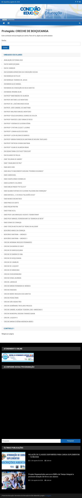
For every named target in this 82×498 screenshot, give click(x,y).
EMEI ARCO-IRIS (9, 167)
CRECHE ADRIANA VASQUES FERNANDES (18, 242)
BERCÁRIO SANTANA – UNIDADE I (15, 234)
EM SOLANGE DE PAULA (12, 155)
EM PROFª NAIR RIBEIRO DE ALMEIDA (16, 96)
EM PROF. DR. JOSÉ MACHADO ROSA (16, 104)
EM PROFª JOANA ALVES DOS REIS (16, 131)
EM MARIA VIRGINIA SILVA (12, 92)
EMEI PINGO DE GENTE (11, 203)
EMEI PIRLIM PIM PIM (11, 207)
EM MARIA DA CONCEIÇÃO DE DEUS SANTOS (19, 88)
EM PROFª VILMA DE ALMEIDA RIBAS (16, 147)
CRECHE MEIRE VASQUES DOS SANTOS (17, 294)
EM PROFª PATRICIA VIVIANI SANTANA (17, 143)
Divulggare (48, 495)
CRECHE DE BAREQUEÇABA (13, 250)
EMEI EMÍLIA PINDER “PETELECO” (15, 187)
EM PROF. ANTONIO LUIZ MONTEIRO (16, 100)
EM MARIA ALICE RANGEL (12, 84)
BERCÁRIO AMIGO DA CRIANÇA (14, 230)
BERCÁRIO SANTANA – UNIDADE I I (15, 238)
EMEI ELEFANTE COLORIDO (13, 183)
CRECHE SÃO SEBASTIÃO (12, 302)
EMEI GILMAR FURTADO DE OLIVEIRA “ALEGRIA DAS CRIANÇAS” (25, 191)
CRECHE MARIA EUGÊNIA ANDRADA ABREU (18, 321)
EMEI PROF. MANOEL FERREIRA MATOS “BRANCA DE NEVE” (24, 218)
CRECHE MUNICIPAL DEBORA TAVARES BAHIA (19, 313)
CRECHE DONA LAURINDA (12, 278)
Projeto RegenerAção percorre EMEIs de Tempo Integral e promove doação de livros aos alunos (51, 475)
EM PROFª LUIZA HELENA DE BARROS (16, 135)
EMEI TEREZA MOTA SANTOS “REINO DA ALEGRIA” (21, 226)
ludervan (48, 460)
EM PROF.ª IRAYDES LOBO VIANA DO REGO (18, 119)
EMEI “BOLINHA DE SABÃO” (13, 159)
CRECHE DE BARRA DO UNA (13, 254)
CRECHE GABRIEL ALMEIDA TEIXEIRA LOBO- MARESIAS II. (23, 310)
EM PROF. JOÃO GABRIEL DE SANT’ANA (17, 108)
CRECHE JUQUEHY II (10, 318)
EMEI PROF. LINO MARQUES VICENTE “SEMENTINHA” (21, 215)
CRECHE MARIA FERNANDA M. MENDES (17, 286)
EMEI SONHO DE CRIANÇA (12, 222)
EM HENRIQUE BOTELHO (12, 76)
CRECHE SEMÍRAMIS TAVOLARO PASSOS (18, 306)
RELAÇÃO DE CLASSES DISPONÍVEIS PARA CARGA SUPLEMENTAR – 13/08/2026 (54, 456)
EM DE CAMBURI (9, 68)
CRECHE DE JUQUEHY (11, 266)
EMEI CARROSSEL (10, 175)
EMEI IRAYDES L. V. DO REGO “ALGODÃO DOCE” (19, 195)
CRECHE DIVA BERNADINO (12, 274)
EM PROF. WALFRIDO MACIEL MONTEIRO (17, 112)
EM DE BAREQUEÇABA (11, 64)
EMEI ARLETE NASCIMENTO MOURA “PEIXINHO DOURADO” (24, 171)
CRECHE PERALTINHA (11, 298)
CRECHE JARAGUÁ (10, 282)
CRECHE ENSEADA (10, 290)
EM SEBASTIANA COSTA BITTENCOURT (17, 151)
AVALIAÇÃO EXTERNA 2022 (13, 60)
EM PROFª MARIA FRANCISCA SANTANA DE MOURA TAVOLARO (25, 139)
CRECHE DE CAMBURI (11, 262)
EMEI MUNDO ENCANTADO (13, 199)
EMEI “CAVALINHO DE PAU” (13, 163)
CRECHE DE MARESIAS (11, 270)
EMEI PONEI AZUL (10, 211)
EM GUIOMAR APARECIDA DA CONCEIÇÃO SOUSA (21, 72)
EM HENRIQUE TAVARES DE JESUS (15, 80)
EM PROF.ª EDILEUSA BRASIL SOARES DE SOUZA (20, 116)
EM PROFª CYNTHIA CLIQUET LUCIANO (17, 127)
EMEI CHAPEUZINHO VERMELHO (15, 179)
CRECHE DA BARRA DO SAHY (14, 246)
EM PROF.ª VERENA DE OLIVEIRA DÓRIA (17, 123)
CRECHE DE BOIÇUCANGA (12, 258)
